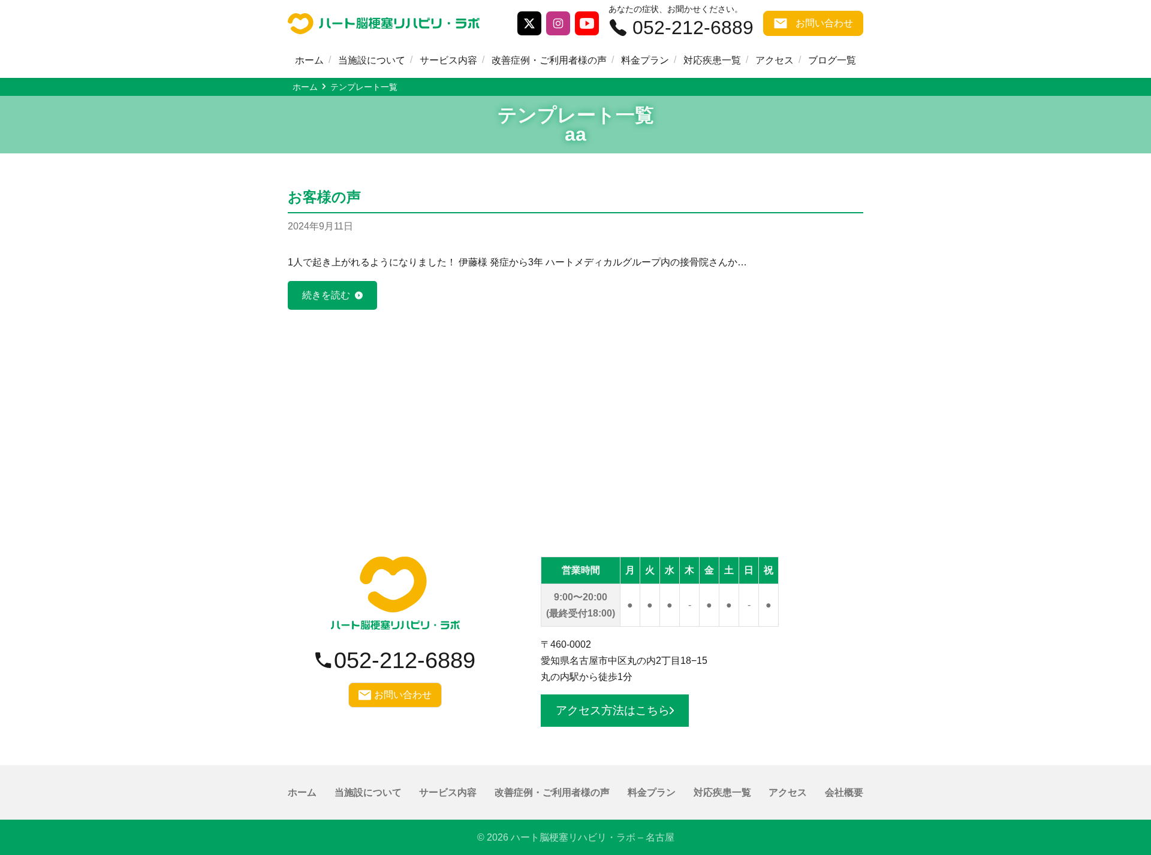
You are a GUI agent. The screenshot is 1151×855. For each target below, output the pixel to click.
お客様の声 (324, 197)
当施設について (371, 60)
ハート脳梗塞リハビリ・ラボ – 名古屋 (592, 837)
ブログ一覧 (832, 60)
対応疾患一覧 (712, 60)
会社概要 (844, 792)
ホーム (309, 60)
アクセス (774, 60)
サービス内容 (448, 60)
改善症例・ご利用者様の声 (549, 60)
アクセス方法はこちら (613, 710)
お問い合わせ (824, 23)
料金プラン (645, 60)
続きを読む (326, 295)
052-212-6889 (693, 27)
